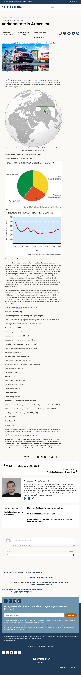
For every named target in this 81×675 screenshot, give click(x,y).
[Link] (29, 545)
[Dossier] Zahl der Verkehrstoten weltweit (45, 508)
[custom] (70, 1)
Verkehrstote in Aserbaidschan (41, 514)
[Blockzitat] (27, 545)
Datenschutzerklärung (45, 625)
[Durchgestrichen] (20, 545)
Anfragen (41, 646)
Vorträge (30, 1)
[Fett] (13, 545)
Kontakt (50, 646)
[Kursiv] (16, 545)
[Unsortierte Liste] (25, 545)
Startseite (4, 17)
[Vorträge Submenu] (34, 646)
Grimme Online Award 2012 (40, 578)
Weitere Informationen (9, 640)
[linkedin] (74, 1)
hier (36, 80)
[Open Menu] (52, 7)
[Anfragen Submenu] (45, 646)
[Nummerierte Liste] (22, 545)
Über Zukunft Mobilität (7, 1)
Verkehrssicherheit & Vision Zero (17, 17)
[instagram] (72, 1)
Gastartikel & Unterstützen (20, 1)
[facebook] (68, 1)
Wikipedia (19, 307)
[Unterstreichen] (18, 545)
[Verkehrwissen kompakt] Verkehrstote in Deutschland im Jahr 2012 (50, 521)
